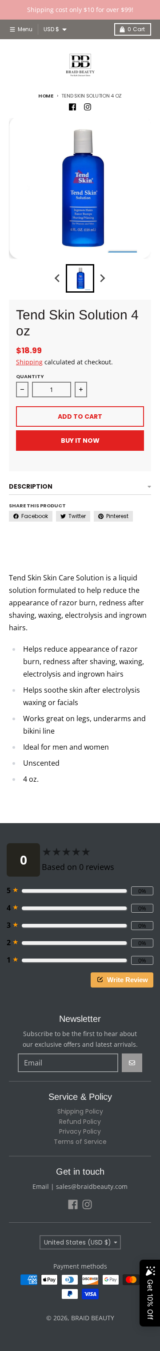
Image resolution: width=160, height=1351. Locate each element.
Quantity (30, 376)
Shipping (29, 362)
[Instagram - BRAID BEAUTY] (87, 107)
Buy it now (80, 440)
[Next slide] (102, 278)
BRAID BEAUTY (92, 1318)
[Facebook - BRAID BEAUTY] (72, 107)
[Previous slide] (58, 278)
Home (45, 95)
